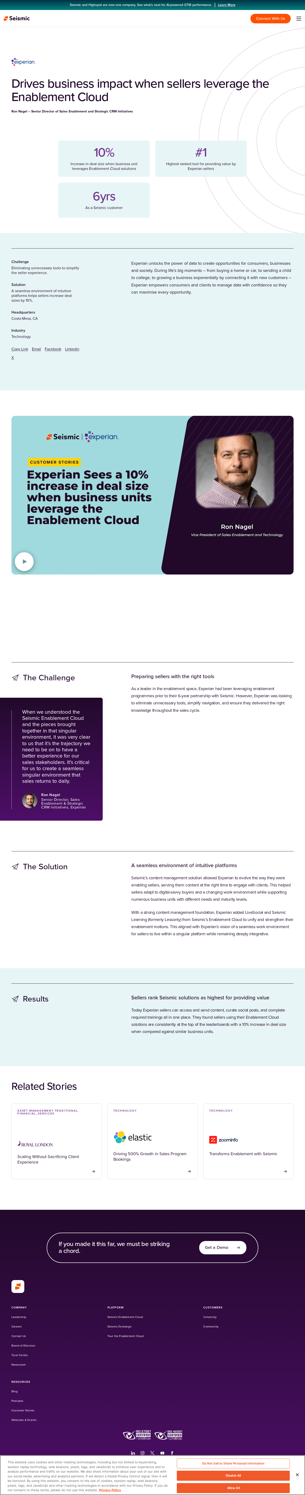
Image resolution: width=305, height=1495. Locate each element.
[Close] (297, 1475)
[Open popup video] (24, 561)
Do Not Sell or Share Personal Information (233, 1463)
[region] (152, 1475)
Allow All (233, 1488)
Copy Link (19, 349)
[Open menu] (298, 18)
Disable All (233, 1475)
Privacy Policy (110, 1490)
